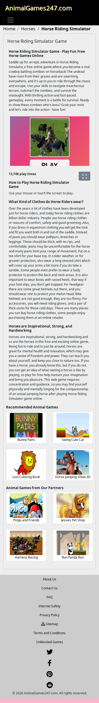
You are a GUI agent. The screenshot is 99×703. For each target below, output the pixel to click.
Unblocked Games (49, 642)
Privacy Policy (49, 615)
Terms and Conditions (49, 633)
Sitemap (51, 624)
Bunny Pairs (26, 439)
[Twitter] (49, 653)
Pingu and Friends (26, 520)
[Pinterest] (49, 675)
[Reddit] (49, 686)
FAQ (49, 597)
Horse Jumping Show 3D (73, 477)
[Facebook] (49, 664)
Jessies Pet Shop (73, 520)
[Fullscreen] (84, 176)
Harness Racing (26, 557)
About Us (49, 579)
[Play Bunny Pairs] (26, 425)
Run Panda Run (73, 557)
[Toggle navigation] (10, 20)
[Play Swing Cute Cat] (72, 425)
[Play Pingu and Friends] (26, 505)
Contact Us (49, 588)
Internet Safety (49, 606)
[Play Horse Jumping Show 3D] (72, 462)
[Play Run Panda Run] (72, 543)
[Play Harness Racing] (26, 543)
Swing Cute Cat (73, 439)
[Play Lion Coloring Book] (26, 462)
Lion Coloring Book (26, 477)
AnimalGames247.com (38, 7)
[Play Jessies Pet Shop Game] (72, 505)
